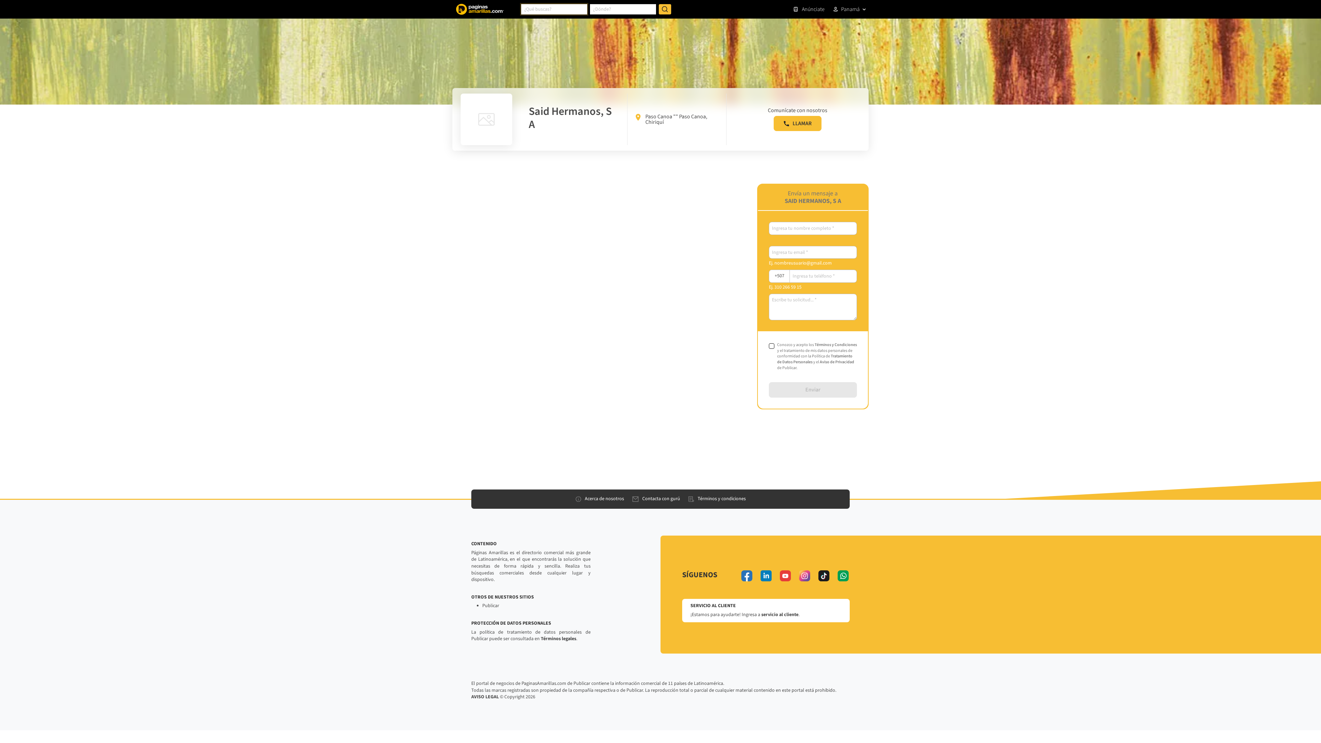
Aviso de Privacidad (837, 362)
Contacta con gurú (661, 498)
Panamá (850, 9)
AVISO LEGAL (485, 696)
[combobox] (554, 9)
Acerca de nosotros (604, 498)
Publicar (490, 605)
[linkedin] (766, 575)
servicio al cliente (779, 614)
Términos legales (558, 638)
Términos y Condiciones (836, 345)
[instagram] (804, 575)
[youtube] (785, 575)
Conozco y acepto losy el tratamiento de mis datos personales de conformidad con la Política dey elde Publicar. (817, 356)
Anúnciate (813, 9)
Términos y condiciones (722, 498)
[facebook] (746, 575)
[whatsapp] (843, 575)
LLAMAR (802, 123)
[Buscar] (665, 9)
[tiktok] (823, 575)
